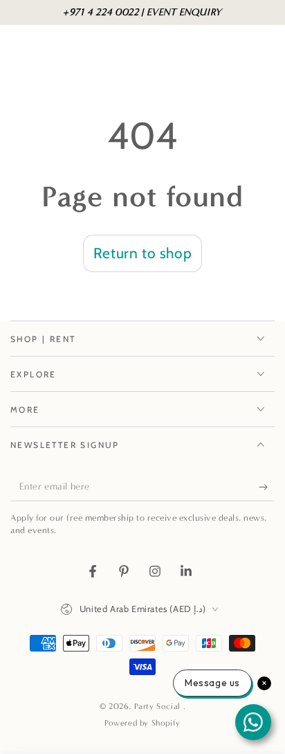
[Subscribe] (267, 487)
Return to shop (142, 253)
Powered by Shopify (142, 723)
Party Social (158, 706)
